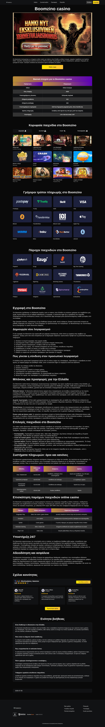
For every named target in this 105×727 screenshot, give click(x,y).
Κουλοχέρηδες (82, 130)
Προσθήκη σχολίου (83, 582)
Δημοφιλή (21, 130)
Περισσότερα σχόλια (52, 608)
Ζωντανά (41, 130)
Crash (61, 130)
